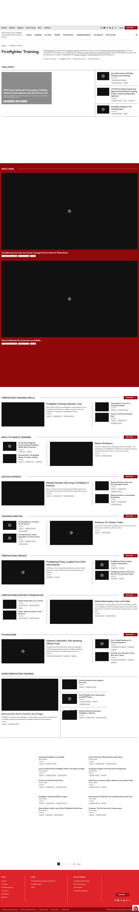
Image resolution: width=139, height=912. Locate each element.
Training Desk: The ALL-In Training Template (120, 404)
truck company (93, 55)
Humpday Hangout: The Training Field (121, 107)
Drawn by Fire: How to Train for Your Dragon (22, 713)
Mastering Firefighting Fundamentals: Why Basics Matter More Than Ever (28, 445)
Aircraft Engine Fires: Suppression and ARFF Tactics (92, 696)
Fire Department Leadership (119, 80)
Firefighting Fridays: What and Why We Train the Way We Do (122, 573)
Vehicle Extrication (110, 616)
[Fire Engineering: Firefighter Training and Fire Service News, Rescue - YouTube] (104, 28)
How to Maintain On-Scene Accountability (21, 340)
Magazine (73, 656)
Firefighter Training (9, 101)
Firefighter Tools (29, 462)
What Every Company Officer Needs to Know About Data (111, 780)
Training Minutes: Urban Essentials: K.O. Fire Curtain (29, 536)
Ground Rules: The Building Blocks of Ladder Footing (28, 456)
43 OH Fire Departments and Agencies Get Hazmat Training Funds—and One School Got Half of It (124, 92)
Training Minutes (106, 532)
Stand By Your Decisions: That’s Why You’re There (123, 654)
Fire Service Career (117, 83)
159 (74, 864)
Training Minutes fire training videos (113, 50)
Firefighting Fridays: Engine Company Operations (121, 562)
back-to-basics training (87, 53)
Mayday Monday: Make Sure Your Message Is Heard (122, 483)
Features (49, 416)
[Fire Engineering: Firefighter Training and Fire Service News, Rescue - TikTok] (113, 28)
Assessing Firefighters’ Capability (51, 757)
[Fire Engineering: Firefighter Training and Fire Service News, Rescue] (12, 35)
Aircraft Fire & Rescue (85, 701)
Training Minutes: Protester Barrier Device (28, 523)
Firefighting (22, 451)
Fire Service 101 (70, 53)
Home (4, 45)
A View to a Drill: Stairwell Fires (51, 780)
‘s (49, 50)
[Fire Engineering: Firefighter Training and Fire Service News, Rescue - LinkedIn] (110, 28)
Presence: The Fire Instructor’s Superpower (105, 808)
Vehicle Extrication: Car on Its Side (112, 601)
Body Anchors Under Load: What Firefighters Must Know (60, 808)
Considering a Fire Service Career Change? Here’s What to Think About (35, 252)
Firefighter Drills (57, 416)
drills (59, 53)
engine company (80, 55)
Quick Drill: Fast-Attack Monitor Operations (105, 757)
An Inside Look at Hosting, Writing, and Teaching (122, 74)
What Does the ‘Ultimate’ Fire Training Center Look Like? (110, 796)
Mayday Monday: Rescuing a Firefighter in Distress (90, 712)
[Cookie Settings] (135, 908)
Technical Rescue (99, 616)
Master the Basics (104, 443)
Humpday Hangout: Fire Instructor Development (107, 769)
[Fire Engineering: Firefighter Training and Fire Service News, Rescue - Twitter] (116, 28)
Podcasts (126, 83)
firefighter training (72, 50)
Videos (125, 113)
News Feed (23, 101)
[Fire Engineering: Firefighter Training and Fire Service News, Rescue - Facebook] (107, 28)
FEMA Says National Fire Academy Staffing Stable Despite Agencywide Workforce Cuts (25, 91)
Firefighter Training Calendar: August (53, 796)
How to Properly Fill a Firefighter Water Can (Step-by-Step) (61, 769)
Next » (79, 864)
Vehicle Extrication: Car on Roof (30, 601)
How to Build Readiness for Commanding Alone (121, 641)
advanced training (103, 53)
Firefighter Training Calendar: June (64, 403)
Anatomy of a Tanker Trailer (109, 522)
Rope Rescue (49, 815)
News (17, 101)
